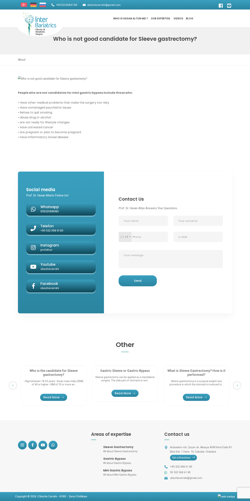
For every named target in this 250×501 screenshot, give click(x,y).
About (21, 59)
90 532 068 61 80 (180, 472)
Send (137, 281)
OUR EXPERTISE (160, 18)
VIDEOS (178, 18)
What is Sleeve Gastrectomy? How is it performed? (196, 373)
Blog (189, 18)
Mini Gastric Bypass (117, 470)
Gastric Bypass (114, 459)
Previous (13, 385)
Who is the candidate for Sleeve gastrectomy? (54, 373)
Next (237, 385)
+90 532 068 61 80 (66, 4)
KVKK (62, 496)
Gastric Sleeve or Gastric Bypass (125, 371)
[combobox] (125, 237)
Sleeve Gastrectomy (118, 447)
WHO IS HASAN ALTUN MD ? (130, 18)
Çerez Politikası (78, 496)
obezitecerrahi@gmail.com (104, 4)
